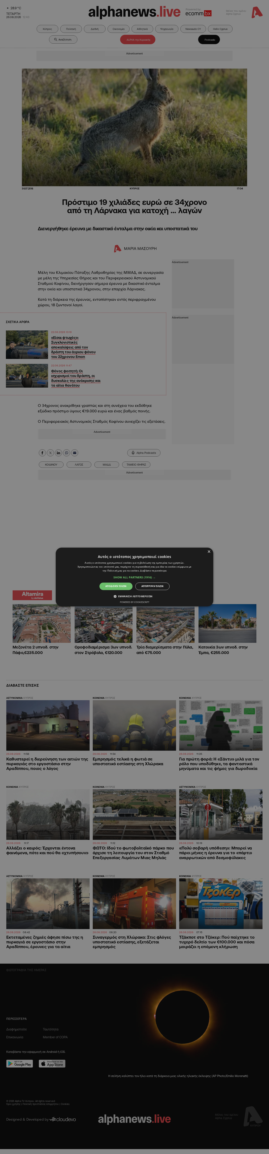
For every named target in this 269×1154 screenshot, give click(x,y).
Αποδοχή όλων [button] (116, 586)
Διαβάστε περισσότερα (153, 570)
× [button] (208, 551)
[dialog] (134, 577)
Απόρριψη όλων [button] (152, 586)
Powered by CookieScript (134, 602)
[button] (134, 577)
